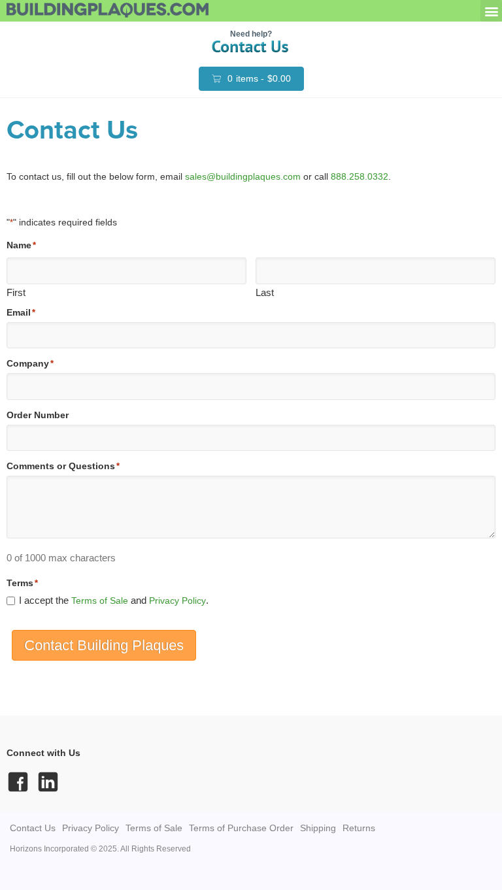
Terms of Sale (99, 600)
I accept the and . (114, 600)
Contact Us (33, 828)
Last (265, 292)
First (16, 292)
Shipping (318, 828)
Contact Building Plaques (104, 645)
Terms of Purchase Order (241, 828)
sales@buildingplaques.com (243, 176)
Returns (359, 828)
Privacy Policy (177, 600)
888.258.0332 (359, 176)
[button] (491, 11)
